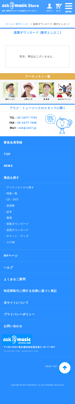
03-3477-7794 (27, 117)
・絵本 (8, 211)
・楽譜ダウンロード (16, 229)
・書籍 (8, 217)
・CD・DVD (11, 199)
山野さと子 (28, 99)
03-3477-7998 (31, 351)
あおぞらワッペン (64, 99)
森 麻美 (46, 99)
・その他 (9, 242)
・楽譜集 (9, 205)
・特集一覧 (11, 193)
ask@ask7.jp (27, 127)
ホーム (9, 24)
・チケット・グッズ (16, 235)
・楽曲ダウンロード (16, 223)
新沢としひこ (23, 24)
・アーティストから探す (19, 187)
